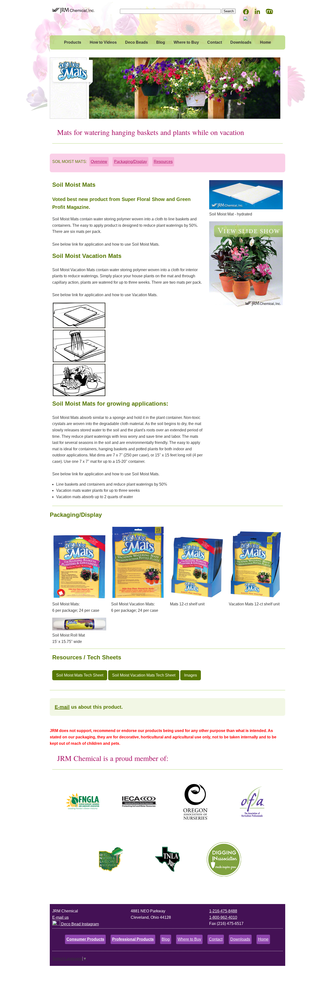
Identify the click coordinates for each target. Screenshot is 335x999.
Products (72, 42)
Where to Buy (186, 42)
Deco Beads (136, 42)
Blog (160, 42)
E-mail (62, 707)
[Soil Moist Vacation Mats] (246, 307)
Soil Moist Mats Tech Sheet (79, 675)
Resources (163, 162)
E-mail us (60, 917)
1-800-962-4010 (223, 917)
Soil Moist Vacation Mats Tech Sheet (143, 675)
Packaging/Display (130, 162)
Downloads (240, 42)
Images (190, 675)
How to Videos (103, 42)
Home (265, 42)
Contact (214, 42)
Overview (99, 162)
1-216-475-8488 (223, 911)
